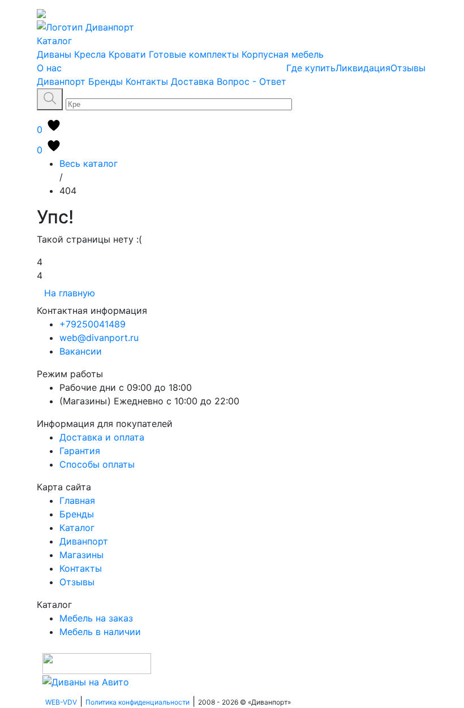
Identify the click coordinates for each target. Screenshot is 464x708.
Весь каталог (88, 163)
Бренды (105, 81)
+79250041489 (92, 324)
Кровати (127, 54)
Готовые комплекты (194, 54)
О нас (49, 68)
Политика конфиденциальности (137, 702)
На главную (69, 293)
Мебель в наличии (100, 631)
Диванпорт (61, 81)
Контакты (147, 81)
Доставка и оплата (101, 437)
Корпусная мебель (283, 54)
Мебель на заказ (96, 618)
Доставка (192, 81)
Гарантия (79, 450)
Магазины (81, 554)
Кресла (90, 54)
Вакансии (80, 351)
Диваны (54, 54)
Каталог (54, 40)
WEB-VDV (61, 702)
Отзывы (408, 68)
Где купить (311, 68)
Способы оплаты (97, 464)
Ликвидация (363, 68)
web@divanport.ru (99, 337)
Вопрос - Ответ (251, 81)
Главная (77, 500)
